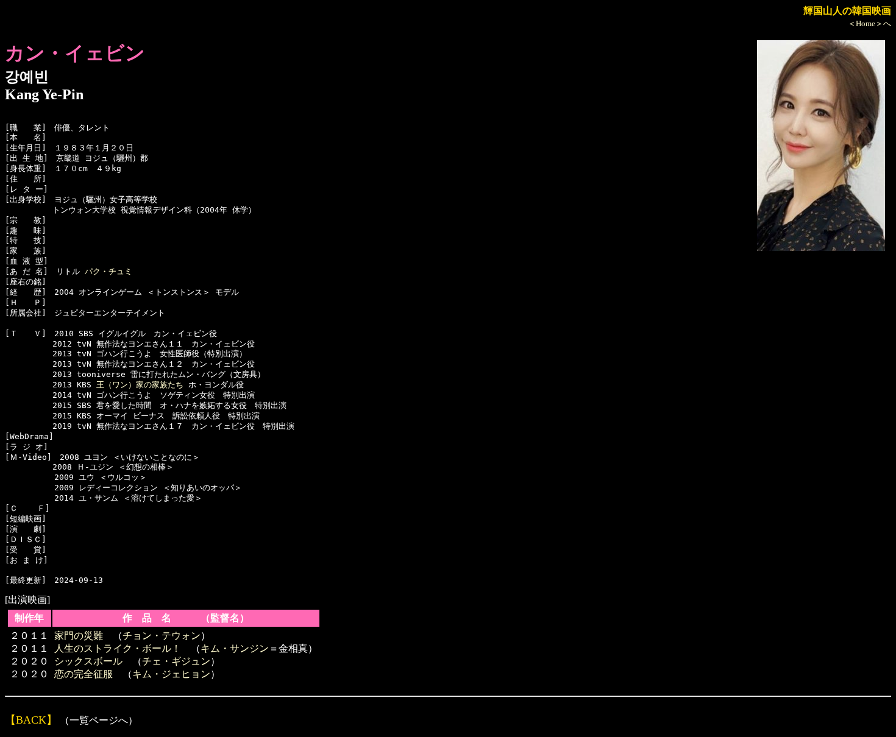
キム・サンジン (235, 648)
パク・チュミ (108, 271)
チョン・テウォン (162, 635)
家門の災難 (78, 635)
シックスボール (88, 661)
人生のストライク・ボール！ (117, 648)
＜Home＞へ (869, 23)
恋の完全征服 (83, 674)
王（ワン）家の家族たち (139, 384)
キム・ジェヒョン (171, 674)
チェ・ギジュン (176, 661)
